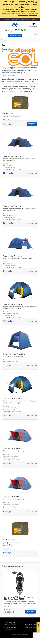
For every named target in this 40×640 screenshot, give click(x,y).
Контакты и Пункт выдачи (28, 20)
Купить (33, 123)
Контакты (35, 629)
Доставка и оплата (31, 625)
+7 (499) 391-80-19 (15, 30)
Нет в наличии (32, 173)
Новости (6, 20)
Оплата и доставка (15, 20)
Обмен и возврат (32, 627)
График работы (16, 32)
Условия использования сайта (20, 634)
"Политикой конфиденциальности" (27, 15)
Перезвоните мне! (15, 35)
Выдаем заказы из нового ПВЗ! (12, 9)
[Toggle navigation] (35, 34)
